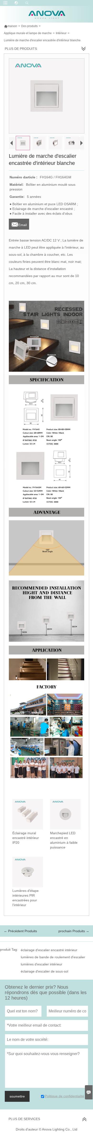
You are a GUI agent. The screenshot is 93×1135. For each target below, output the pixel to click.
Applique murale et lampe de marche (28, 33)
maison (10, 26)
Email (19, 223)
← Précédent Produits (20, 931)
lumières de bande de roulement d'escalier (53, 957)
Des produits (29, 26)
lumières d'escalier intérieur (41, 964)
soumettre (17, 1096)
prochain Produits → (73, 931)
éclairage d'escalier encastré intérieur (49, 950)
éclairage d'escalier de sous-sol (44, 971)
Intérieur (61, 33)
